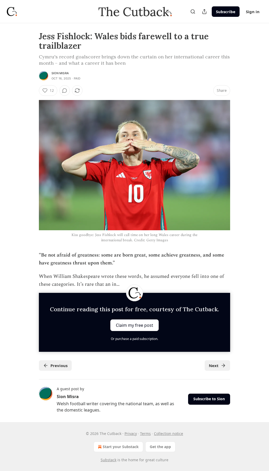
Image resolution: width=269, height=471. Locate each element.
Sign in (253, 11)
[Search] (193, 11)
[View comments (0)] (64, 90)
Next (214, 365)
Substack (108, 459)
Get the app (160, 446)
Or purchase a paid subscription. (134, 339)
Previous (59, 365)
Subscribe (225, 11)
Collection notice (168, 433)
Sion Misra (60, 73)
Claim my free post (134, 325)
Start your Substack (121, 446)
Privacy (131, 433)
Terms (145, 433)
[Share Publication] (204, 11)
